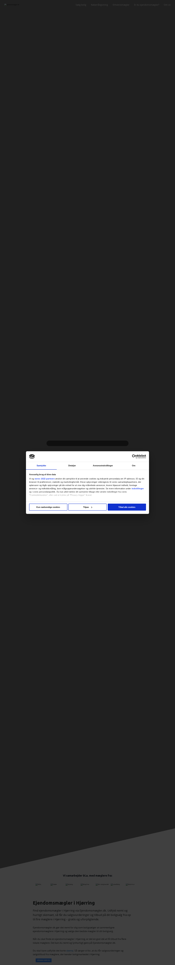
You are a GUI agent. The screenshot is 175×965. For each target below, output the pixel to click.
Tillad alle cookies (126, 507)
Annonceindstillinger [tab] (103, 465)
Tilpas (86, 507)
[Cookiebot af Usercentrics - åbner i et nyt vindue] (134, 456)
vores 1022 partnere (45, 479)
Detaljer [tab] (72, 465)
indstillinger (138, 488)
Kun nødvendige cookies (48, 507)
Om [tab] (133, 465)
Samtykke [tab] (41, 465)
